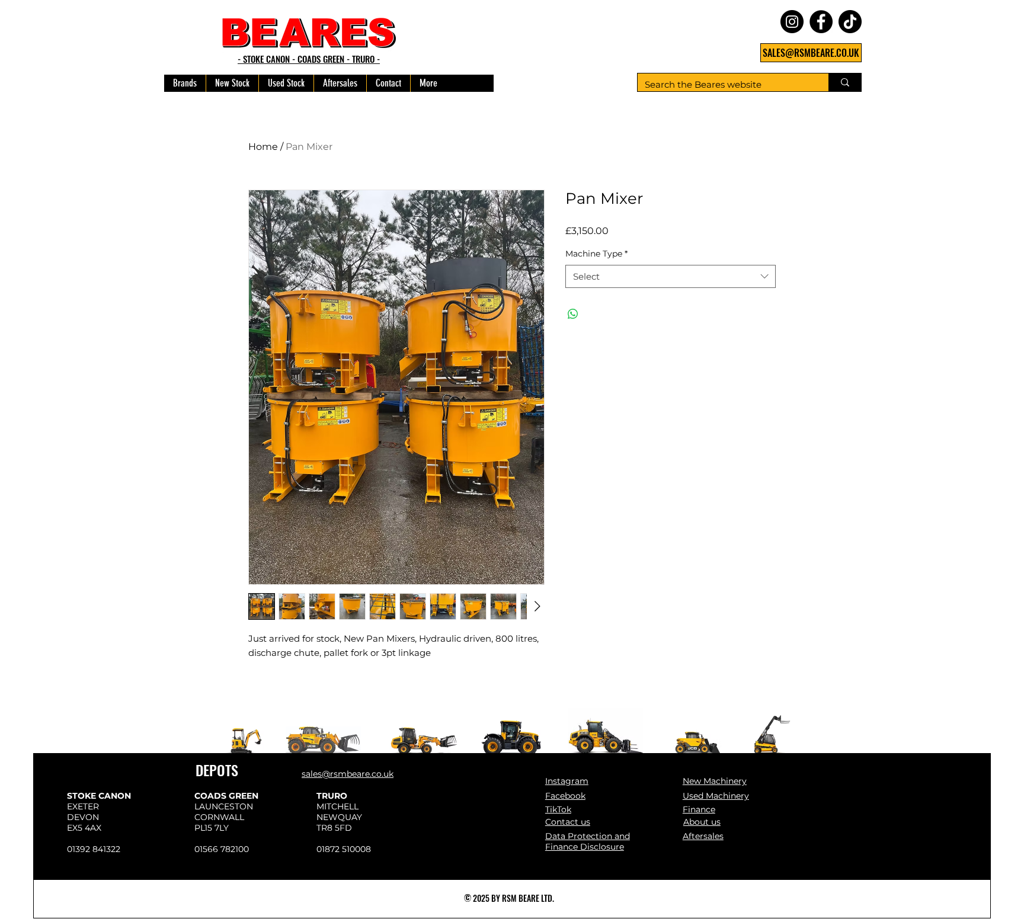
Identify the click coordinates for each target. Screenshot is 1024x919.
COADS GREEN (226, 795)
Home (263, 146)
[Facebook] (821, 21)
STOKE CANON (99, 795)
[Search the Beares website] (844, 82)
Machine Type (596, 253)
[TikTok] (850, 21)
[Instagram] (792, 21)
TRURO (331, 795)
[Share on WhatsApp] (573, 314)
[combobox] (670, 276)
